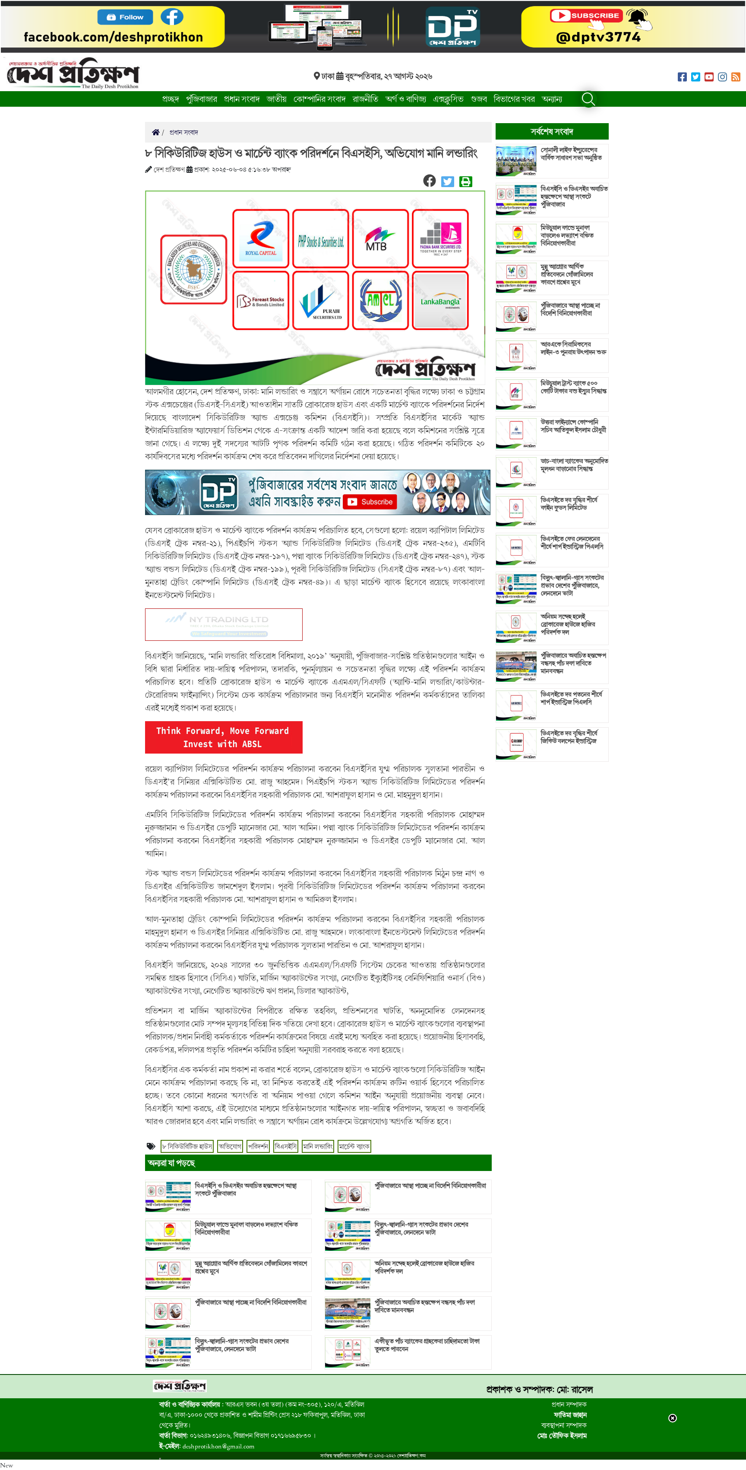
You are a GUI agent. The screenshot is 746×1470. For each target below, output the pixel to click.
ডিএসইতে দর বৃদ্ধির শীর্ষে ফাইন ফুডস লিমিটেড (569, 504)
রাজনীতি (366, 99)
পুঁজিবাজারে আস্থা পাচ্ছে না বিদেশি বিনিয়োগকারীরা (251, 1302)
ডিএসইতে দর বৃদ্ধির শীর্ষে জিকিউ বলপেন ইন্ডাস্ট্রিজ (569, 737)
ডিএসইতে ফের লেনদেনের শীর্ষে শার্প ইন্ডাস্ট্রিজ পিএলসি (572, 542)
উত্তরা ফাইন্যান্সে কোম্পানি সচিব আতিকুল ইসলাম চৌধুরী (573, 426)
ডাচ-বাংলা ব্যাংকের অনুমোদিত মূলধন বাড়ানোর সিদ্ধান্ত (574, 465)
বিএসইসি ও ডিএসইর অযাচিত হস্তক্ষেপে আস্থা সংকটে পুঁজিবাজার (246, 1189)
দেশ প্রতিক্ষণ (169, 169)
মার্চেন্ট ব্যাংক (354, 1146)
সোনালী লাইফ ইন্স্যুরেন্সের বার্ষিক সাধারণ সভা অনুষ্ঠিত (571, 154)
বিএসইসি (286, 1146)
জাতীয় (277, 99)
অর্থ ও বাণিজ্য (406, 99)
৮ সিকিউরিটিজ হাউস (187, 1146)
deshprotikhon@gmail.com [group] (207, 1446)
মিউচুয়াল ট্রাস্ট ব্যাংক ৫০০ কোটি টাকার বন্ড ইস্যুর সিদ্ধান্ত (574, 387)
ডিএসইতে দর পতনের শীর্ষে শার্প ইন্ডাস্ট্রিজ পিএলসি (571, 698)
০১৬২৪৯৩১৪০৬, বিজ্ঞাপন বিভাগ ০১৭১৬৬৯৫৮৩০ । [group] (237, 1435)
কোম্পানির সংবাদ (320, 99)
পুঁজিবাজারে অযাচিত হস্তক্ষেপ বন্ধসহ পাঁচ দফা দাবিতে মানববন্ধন (425, 1306)
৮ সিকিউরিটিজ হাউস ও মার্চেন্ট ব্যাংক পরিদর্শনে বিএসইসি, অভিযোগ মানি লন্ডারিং (311, 153)
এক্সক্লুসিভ (448, 99)
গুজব (479, 99)
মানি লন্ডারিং (317, 1146)
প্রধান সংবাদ (242, 99)
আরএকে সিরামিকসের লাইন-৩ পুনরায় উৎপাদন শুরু (574, 348)
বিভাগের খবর (514, 99)
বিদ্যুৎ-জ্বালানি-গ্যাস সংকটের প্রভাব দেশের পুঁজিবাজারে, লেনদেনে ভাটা (242, 1345)
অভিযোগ (230, 1146)
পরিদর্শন (258, 1146)
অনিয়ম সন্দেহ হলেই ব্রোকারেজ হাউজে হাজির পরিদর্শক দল (424, 1267)
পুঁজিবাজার (201, 99)
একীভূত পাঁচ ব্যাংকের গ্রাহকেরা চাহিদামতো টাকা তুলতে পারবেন (427, 1345)
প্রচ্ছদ (170, 99)
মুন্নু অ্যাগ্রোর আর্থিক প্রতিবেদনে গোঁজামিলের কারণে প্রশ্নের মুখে (251, 1267)
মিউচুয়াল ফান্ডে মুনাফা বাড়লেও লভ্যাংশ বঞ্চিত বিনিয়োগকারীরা (246, 1228)
